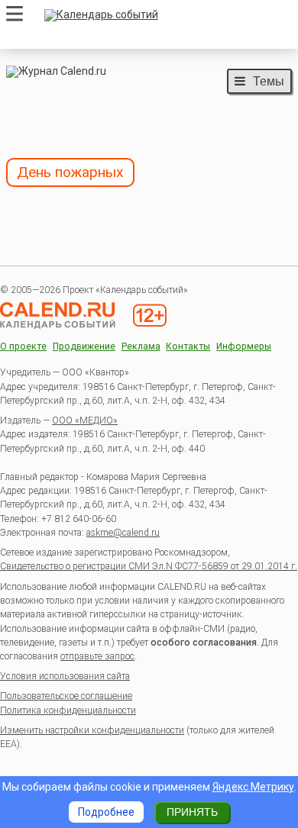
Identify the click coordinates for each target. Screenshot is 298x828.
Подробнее (106, 812)
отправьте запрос (97, 656)
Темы (268, 81)
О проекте (23, 347)
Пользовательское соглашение (66, 696)
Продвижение (84, 347)
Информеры (243, 347)
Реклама (140, 347)
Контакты (188, 347)
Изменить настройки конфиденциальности (92, 730)
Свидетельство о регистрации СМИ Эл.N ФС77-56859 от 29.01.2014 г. (148, 566)
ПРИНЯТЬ (192, 812)
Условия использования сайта (65, 676)
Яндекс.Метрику (253, 787)
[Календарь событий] (164, 15)
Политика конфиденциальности (68, 710)
